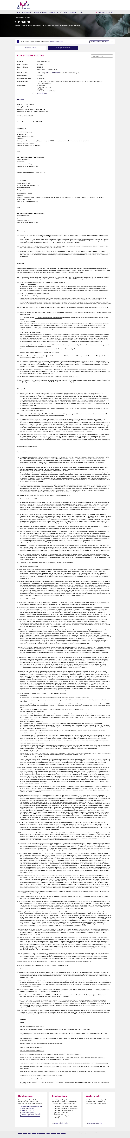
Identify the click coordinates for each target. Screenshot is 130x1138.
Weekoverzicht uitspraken (94, 1123)
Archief (58, 1133)
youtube (112, 1133)
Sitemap (25, 1133)
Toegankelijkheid (41, 1133)
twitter (101, 1133)
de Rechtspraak (62, 12)
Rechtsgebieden (22, 75)
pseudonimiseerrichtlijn (56, 41)
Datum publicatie (22, 67)
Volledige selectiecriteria (60, 1123)
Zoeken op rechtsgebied (27, 1112)
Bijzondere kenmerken (24, 78)
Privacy (29, 1133)
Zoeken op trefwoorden (27, 1108)
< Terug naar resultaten (63, 48)
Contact (81, 12)
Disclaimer (63, 1133)
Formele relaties (22, 73)
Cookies (34, 1133)
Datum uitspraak (22, 64)
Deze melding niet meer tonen (99, 41)
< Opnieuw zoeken (30, 48)
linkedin (109, 1133)
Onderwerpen (26, 12)
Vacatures (53, 1133)
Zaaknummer (21, 70)
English (20, 1133)
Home (19, 12)
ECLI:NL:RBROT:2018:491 (53, 73)
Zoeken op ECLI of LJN (27, 1110)
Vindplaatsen (21, 85)
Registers (52, 12)
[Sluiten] (112, 42)
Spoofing (48, 1133)
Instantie (20, 61)
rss (89, 1133)
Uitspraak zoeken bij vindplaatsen (30, 1116)
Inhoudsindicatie (22, 81)
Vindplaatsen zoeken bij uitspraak (30, 1114)
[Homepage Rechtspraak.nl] (22, 4)
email (92, 1133)
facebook (104, 1133)
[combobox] (102, 56)
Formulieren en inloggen (105, 12)
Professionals (73, 12)
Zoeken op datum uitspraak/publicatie (31, 1106)
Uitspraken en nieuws (40, 12)
